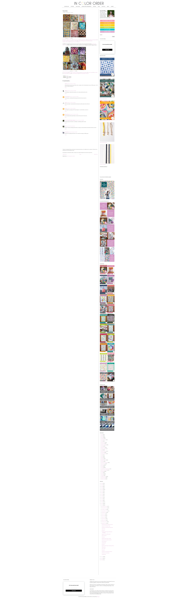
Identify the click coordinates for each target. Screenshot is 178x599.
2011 (102, 556)
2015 (102, 500)
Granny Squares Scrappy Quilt (92, 39)
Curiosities (103, 443)
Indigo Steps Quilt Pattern (104, 77)
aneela (66, 83)
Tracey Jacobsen (67, 96)
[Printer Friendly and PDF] (64, 77)
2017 (102, 497)
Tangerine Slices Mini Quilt (106, 534)
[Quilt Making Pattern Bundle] (107, 246)
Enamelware (103, 447)
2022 (102, 489)
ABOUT (108, 6)
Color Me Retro (103, 439)
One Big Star (65, 73)
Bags (101, 434)
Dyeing (102, 446)
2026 (102, 483)
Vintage (102, 475)
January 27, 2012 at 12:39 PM (74, 96)
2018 (102, 495)
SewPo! (66, 102)
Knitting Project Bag (76, 39)
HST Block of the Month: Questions (107, 527)
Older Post (96, 154)
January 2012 (104, 523)
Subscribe (107, 49)
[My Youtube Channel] (107, 30)
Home (80, 154)
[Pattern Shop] (107, 21)
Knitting (102, 458)
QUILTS (99, 6)
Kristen (66, 108)
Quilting (102, 465)
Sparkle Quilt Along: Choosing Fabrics (108, 545)
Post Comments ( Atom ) (71, 156)
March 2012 (104, 520)
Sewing (102, 467)
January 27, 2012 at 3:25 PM (71, 108)
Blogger (98, 596)
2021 (102, 491)
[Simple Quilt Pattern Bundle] (107, 261)
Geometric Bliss (103, 453)
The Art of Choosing (104, 470)
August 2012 (104, 512)
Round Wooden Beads (103, 142)
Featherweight (103, 448)
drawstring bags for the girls (84, 73)
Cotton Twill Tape (103, 164)
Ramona (66, 90)
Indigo (102, 457)
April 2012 (104, 518)
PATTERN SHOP (66, 6)
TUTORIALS (72, 6)
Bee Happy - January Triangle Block (74, 72)
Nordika (102, 461)
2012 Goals (103, 548)
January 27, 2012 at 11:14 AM (71, 83)
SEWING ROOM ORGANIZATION (86, 6)
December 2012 (104, 506)
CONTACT (112, 6)
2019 (102, 494)
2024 (102, 486)
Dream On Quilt (90, 72)
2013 (102, 503)
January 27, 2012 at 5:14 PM (74, 114)
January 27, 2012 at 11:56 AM (71, 90)
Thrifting (102, 471)
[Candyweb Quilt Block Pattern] (107, 119)
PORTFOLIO (103, 6)
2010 (102, 558)
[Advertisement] (107, 567)
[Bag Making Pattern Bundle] (107, 231)
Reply (66, 87)
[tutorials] (107, 23)
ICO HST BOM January (75, 73)
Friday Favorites (103, 451)
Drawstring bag (65, 72)
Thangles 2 (65, 39)
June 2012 (103, 515)
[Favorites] (74, 37)
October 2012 (104, 509)
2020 (102, 492)
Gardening (102, 452)
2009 (102, 559)
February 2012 (104, 521)
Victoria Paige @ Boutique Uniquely (70, 120)
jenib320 (69, 38)
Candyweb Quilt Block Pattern (105, 120)
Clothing (102, 438)
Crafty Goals (103, 442)
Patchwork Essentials (104, 462)
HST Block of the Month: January (107, 551)
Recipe (102, 466)
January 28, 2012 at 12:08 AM (79, 120)
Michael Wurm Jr (67, 114)
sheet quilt (95, 72)
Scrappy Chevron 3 (83, 39)
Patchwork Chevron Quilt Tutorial (107, 524)
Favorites (64, 38)
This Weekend (104, 535)
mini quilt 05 (70, 39)
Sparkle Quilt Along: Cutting (106, 538)
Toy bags (69, 73)
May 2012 (103, 517)
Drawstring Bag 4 (84, 72)
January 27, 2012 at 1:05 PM (71, 102)
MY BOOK (94, 6)
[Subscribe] (107, 32)
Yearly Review (103, 477)
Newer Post (65, 154)
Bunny (102, 437)
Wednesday (104, 547)
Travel (102, 472)
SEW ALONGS (78, 6)
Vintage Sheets (103, 476)
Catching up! (104, 554)
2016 (102, 498)
